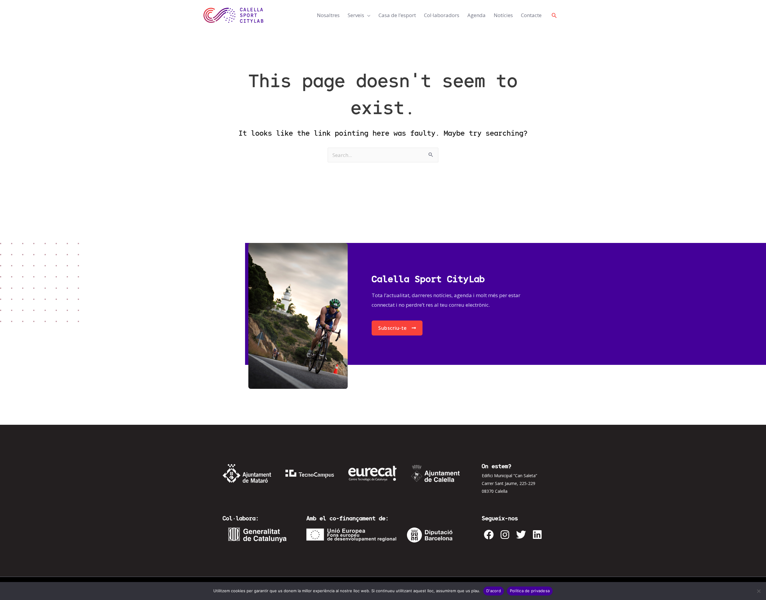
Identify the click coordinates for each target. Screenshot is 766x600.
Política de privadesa (530, 590)
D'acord (493, 590)
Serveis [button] (356, 15)
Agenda (476, 15)
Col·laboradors (441, 15)
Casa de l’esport (397, 15)
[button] (554, 15)
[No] (759, 591)
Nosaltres (328, 15)
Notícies (503, 15)
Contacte (531, 15)
